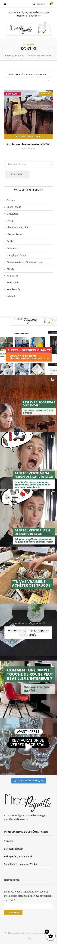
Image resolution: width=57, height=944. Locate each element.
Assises (11, 200)
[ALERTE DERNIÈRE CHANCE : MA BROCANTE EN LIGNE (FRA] (28, 346)
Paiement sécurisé (13, 849)
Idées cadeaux (14, 234)
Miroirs (10, 269)
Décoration (12, 213)
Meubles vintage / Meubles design (24, 262)
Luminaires (13, 248)
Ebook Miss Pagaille (17, 227)
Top (29, 938)
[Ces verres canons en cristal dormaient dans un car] (28, 746)
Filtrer (17, 174)
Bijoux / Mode (14, 207)
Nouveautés (13, 282)
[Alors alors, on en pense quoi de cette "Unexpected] (28, 689)
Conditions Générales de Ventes (20, 864)
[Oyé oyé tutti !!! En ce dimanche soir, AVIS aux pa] (28, 403)
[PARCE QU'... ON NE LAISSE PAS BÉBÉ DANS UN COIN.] (28, 518)
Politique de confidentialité (18, 856)
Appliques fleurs (17, 255)
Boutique (19, 55)
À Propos (8, 841)
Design (10, 220)
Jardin (10, 241)
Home (8, 55)
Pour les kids (28, 148)
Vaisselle (11, 296)
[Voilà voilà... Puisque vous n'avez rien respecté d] (28, 632)
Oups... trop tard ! (30, 136)
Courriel (9, 900)
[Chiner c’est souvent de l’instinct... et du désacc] (28, 575)
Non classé (12, 275)
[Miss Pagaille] (28, 27)
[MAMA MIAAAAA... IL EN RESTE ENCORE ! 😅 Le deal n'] (28, 460)
